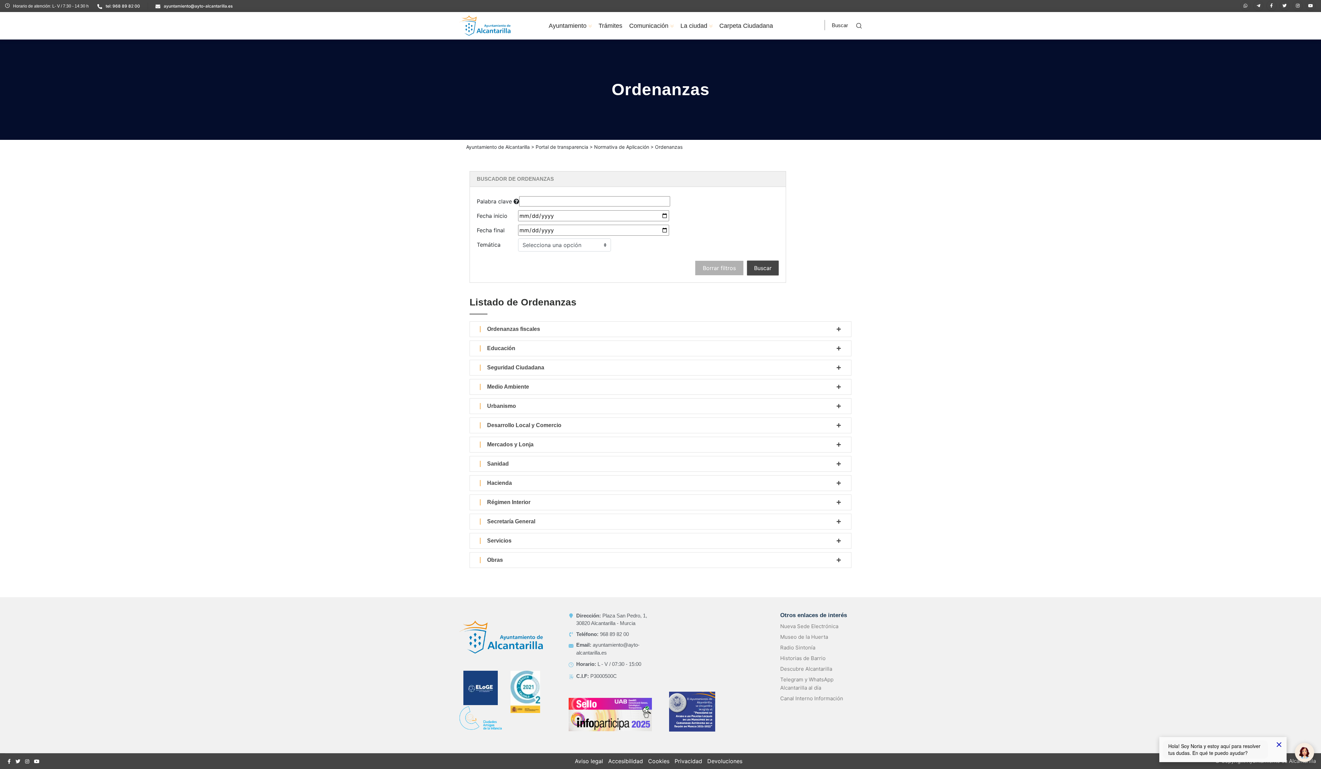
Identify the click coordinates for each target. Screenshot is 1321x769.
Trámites (610, 25)
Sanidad (498, 464)
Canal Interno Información (811, 698)
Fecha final (491, 230)
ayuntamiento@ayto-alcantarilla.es (198, 6)
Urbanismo (501, 406)
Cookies (658, 761)
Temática (489, 244)
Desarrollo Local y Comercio (524, 425)
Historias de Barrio (803, 658)
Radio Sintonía (797, 647)
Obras (495, 560)
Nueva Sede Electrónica (809, 626)
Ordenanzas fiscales (513, 329)
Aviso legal (589, 761)
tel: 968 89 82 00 (123, 6)
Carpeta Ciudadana (746, 25)
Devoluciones (724, 761)
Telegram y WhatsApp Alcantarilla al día (807, 683)
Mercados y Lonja (510, 444)
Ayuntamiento (568, 25)
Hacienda (499, 483)
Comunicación (648, 25)
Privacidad (688, 761)
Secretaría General (511, 521)
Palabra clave (495, 201)
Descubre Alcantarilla (806, 669)
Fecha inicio (492, 215)
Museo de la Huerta (804, 637)
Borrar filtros (719, 268)
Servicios (499, 541)
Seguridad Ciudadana (515, 367)
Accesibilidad (625, 761)
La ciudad (693, 25)
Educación (501, 348)
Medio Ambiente (508, 387)
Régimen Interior (508, 502)
